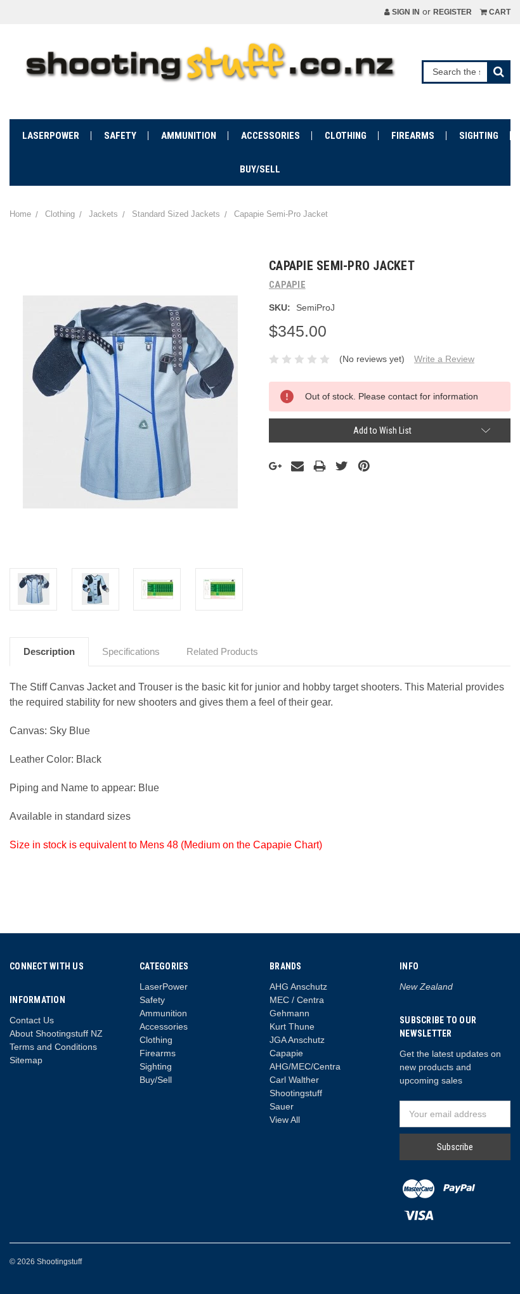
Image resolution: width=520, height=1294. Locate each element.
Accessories (270, 135)
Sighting (478, 135)
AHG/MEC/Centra (305, 1066)
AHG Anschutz (298, 986)
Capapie (286, 1053)
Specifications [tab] (131, 651)
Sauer (282, 1106)
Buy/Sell (260, 169)
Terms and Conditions (53, 1047)
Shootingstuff (296, 1093)
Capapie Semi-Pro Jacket (281, 214)
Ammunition (188, 135)
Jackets (103, 214)
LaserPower (50, 135)
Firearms (412, 135)
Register (452, 12)
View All (285, 1120)
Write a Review (444, 359)
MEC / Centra (297, 1000)
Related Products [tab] (222, 651)
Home (20, 214)
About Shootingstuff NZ (56, 1033)
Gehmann (289, 1013)
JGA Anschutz (297, 1040)
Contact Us (32, 1020)
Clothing (346, 135)
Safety (120, 135)
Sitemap (26, 1060)
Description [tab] (49, 651)
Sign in (405, 12)
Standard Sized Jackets (176, 214)
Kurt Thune (292, 1026)
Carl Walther (294, 1080)
